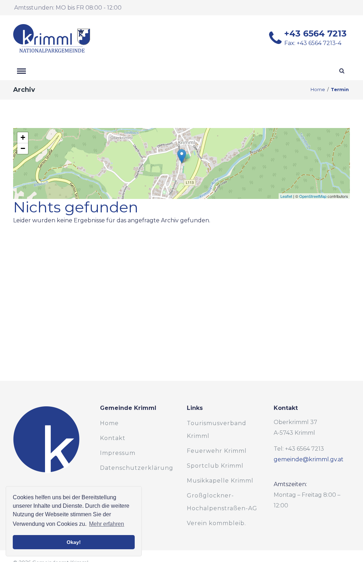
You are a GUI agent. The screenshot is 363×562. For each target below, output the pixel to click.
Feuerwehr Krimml (217, 450)
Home (318, 89)
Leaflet (286, 196)
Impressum (117, 453)
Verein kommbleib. (216, 523)
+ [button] (23, 137)
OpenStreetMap (312, 196)
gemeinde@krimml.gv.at (309, 459)
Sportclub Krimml (215, 465)
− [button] (23, 148)
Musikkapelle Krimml (220, 480)
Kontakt (112, 438)
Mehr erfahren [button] (106, 524)
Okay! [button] (74, 542)
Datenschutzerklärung (136, 467)
